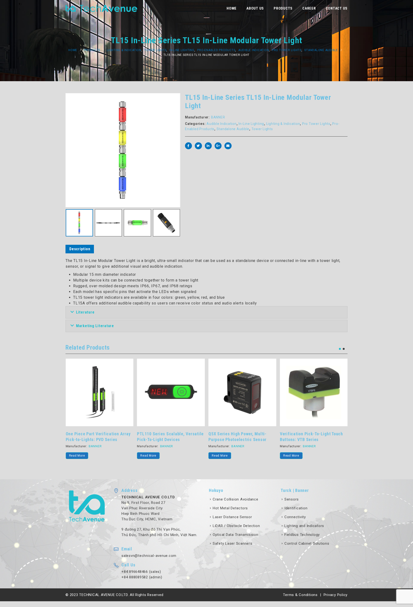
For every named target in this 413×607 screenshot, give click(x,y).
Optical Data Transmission (235, 534)
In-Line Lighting (251, 124)
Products (283, 8)
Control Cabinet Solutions (306, 543)
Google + (218, 145)
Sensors (291, 499)
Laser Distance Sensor (232, 517)
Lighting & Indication (283, 124)
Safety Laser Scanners (232, 543)
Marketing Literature (95, 326)
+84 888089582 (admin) (141, 577)
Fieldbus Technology (302, 534)
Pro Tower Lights (316, 124)
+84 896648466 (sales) (141, 572)
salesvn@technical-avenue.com (148, 556)
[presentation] (66, 150)
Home (232, 8)
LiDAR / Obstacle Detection (236, 526)
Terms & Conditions (300, 595)
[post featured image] (100, 392)
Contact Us (337, 8)
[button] (340, 349)
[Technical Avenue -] (101, 8)
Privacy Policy (336, 595)
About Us (255, 8)
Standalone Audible (233, 129)
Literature (85, 312)
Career (309, 8)
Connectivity (295, 517)
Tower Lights (262, 129)
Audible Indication (221, 124)
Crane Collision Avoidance (235, 499)
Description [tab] (79, 249)
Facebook (188, 145)
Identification (296, 508)
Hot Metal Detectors (230, 508)
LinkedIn (208, 145)
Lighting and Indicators (304, 526)
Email (227, 145)
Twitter (198, 145)
